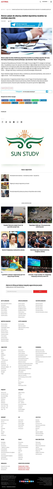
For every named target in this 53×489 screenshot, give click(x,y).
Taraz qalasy (4, 336)
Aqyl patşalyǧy (39, 449)
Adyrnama (3, 361)
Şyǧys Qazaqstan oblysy (23, 327)
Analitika (38, 360)
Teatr (2, 425)
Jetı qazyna (20, 428)
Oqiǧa (2, 373)
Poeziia (19, 394)
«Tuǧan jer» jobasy (5, 447)
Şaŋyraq (37, 428)
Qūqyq (19, 378)
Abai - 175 (3, 409)
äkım (7, 88)
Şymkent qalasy (4, 331)
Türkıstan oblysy (4, 332)
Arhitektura (3, 435)
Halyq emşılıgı (4, 468)
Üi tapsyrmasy (39, 423)
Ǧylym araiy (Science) (40, 445)
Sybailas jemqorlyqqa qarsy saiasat (43, 356)
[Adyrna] (6, 1)
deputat (3, 88)
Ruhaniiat (20, 389)
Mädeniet (3, 417)
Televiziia (3, 428)
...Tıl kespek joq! (4, 360)
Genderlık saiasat (22, 356)
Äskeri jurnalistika (39, 433)
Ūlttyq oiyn (20, 421)
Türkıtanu (3, 399)
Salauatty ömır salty (5, 466)
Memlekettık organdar (23, 367)
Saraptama (3, 363)
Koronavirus (3, 469)
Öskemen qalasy (22, 325)
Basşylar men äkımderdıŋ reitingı (25, 363)
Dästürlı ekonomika (40, 350)
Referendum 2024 (22, 385)
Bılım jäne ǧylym (40, 439)
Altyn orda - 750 (4, 406)
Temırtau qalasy (21, 315)
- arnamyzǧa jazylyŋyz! (25, 91)
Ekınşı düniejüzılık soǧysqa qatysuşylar (6, 456)
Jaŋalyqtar (8, 9)
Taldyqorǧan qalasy (5, 327)
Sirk (2, 430)
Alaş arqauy (21, 411)
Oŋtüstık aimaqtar (5, 321)
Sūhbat (2, 358)
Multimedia (3, 368)
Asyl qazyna (21, 401)
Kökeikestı (3, 355)
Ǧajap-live (38, 450)
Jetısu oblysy (4, 329)
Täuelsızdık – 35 (4, 365)
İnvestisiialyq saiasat (23, 355)
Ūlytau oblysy (21, 312)
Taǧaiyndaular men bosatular (24, 368)
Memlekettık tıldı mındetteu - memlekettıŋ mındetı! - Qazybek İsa (24, 175)
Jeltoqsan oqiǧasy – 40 (6, 367)
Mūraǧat (3, 372)
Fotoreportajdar (39, 435)
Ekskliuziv (20, 455)
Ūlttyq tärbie (21, 425)
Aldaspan (3, 402)
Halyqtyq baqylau (39, 355)
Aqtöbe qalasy (4, 315)
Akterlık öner (4, 423)
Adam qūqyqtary (22, 370)
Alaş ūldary (3, 397)
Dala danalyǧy (21, 399)
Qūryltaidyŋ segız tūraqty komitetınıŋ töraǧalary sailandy (39, 250)
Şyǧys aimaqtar (22, 321)
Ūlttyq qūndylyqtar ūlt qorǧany (8, 452)
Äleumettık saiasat (22, 360)
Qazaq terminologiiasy (23, 447)
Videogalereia (4, 450)
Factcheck (3, 454)
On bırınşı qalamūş (22, 404)
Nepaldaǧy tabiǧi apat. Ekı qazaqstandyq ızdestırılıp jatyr (39, 226)
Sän (36, 430)
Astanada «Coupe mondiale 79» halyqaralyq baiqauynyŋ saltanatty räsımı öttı (40, 275)
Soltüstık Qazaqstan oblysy (42, 312)
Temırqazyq (3, 445)
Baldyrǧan (3, 442)
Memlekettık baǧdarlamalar (24, 373)
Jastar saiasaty (21, 353)
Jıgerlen (37, 447)
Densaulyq (20, 442)
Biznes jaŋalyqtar (39, 361)
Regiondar (20, 457)
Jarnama (4, 486)
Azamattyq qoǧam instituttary (25, 365)
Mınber (19, 383)
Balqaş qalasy (21, 317)
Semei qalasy (21, 324)
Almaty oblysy (4, 325)
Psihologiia (38, 442)
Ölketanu (3, 401)
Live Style (38, 417)
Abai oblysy (20, 329)
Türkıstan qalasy (4, 334)
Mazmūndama (39, 454)
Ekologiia (20, 459)
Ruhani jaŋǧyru (21, 409)
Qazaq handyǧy (4, 396)
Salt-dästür (20, 420)
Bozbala (37, 420)
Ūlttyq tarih (3, 392)
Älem (2, 351)
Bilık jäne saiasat (22, 361)
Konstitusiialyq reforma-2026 (24, 377)
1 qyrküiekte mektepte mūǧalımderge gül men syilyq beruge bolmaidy (13, 275)
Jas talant (3, 444)
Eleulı (19, 347)
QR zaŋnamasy (4, 459)
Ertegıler (20, 407)
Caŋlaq (19, 444)
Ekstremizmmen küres (23, 445)
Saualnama (3, 370)
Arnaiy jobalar (4, 449)
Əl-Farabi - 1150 (4, 407)
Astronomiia (38, 444)
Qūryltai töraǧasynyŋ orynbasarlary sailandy (13, 250)
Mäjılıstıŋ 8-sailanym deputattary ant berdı (19, 183)
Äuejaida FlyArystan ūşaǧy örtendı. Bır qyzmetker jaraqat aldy (13, 226)
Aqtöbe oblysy (4, 313)
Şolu (19, 452)
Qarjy (37, 363)
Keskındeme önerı (5, 420)
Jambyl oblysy (4, 337)
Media (2, 433)
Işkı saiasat (20, 350)
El (18, 380)
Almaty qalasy (4, 324)
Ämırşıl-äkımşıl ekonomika (41, 353)
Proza (19, 396)
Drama (19, 397)
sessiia (11, 88)
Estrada (2, 432)
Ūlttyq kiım (20, 426)
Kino (2, 426)
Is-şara (19, 449)
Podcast (20, 450)
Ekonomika (38, 347)
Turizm (37, 358)
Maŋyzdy (3, 389)
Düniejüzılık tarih (4, 394)
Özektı (20, 439)
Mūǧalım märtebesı (40, 452)
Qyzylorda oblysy (4, 341)
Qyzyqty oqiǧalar (39, 432)
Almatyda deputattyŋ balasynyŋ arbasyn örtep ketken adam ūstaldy (25, 191)
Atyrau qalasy (4, 312)
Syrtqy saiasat (21, 351)
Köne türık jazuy (4, 404)
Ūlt (19, 417)
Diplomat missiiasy (22, 375)
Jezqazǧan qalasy (22, 313)
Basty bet (3, 9)
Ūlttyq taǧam (21, 423)
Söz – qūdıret (21, 402)
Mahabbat (38, 426)
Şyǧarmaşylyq (21, 392)
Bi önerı (2, 421)
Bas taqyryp (21, 382)
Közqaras (20, 454)
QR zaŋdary (20, 372)
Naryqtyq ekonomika (40, 351)
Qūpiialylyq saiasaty (11, 486)
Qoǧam (2, 353)
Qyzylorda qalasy (4, 339)
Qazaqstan (3, 350)
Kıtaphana (20, 406)
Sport (2, 356)
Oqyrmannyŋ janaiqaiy (40, 425)
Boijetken (38, 421)
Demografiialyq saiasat (23, 358)
